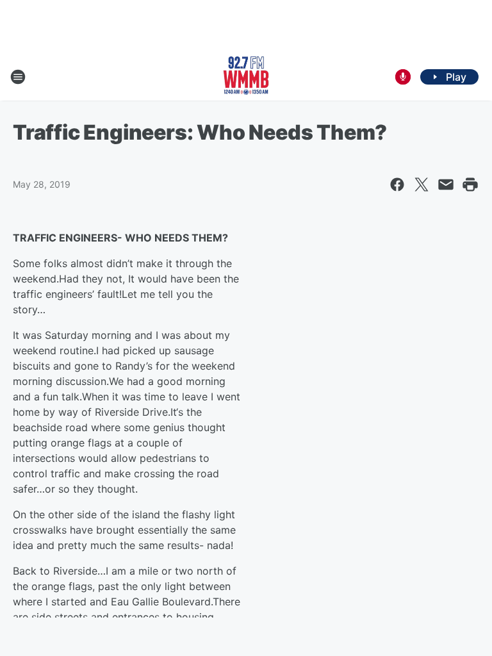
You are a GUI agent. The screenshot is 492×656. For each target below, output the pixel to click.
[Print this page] (470, 184)
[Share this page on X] (421, 184)
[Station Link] (246, 76)
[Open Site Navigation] (18, 77)
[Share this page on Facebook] (397, 184)
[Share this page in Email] (446, 184)
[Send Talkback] (403, 77)
